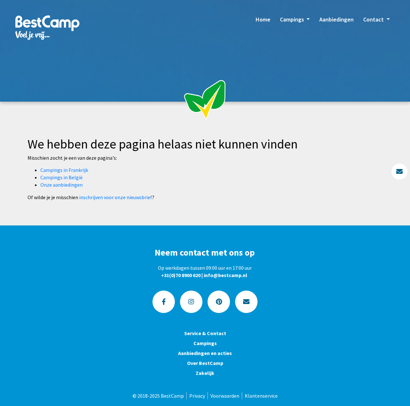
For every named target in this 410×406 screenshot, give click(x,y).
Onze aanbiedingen (61, 185)
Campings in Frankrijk (64, 170)
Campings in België (61, 177)
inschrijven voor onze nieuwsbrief (115, 197)
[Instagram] (191, 302)
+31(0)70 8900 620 (181, 275)
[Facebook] (163, 302)
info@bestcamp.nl (225, 275)
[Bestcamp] (47, 27)
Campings (292, 19)
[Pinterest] (219, 302)
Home (263, 19)
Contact (374, 19)
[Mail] (246, 302)
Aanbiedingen (336, 19)
